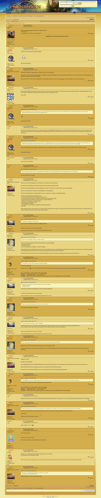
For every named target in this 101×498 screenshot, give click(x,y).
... (11, 19)
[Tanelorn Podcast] (8, 66)
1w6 (21, 272)
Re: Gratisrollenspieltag (28, 47)
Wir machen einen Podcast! (26, 63)
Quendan (11, 233)
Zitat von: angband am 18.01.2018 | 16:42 (28, 219)
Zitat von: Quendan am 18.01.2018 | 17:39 (28, 282)
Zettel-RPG (23, 273)
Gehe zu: (82, 490)
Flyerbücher (23, 389)
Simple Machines (55, 496)
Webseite (33, 72)
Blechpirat (11, 48)
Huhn (10, 429)
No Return (36, 367)
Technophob (23, 390)
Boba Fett (11, 25)
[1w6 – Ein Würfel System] (8, 392)
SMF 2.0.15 (45, 496)
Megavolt (11, 87)
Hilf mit (48, 204)
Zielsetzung (62, 78)
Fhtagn (59, 369)
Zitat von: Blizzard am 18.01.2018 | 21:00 (28, 301)
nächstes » (93, 17)
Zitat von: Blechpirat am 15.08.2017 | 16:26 (29, 169)
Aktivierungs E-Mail (87, 1)
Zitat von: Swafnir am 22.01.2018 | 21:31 (28, 406)
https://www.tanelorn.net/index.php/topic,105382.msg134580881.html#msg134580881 (68, 268)
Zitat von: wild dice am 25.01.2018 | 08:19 (28, 470)
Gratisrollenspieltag (27, 25)
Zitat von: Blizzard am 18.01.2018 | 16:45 (28, 237)
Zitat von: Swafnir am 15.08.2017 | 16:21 (28, 140)
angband (11, 68)
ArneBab (11, 257)
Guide (32, 75)
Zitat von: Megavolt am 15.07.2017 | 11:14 (28, 109)
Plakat (36, 416)
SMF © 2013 (49, 496)
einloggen (70, 1)
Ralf (35, 193)
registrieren (76, 1)
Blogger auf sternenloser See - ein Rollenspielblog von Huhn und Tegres (34, 439)
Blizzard (11, 215)
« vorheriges (88, 17)
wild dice (11, 450)
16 (12, 19)
